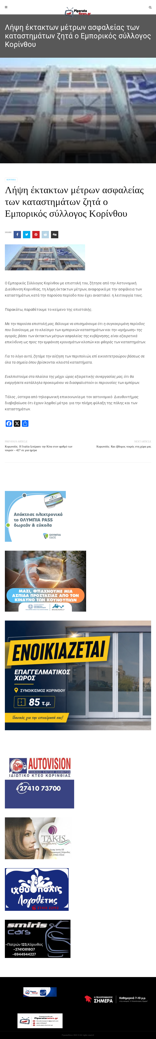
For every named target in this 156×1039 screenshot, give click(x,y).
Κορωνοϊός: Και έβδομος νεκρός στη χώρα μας (123, 446)
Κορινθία (11, 180)
